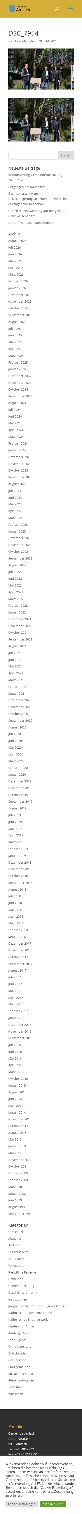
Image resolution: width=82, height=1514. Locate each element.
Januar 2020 (17, 774)
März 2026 (16, 274)
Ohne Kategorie (19, 1346)
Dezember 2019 (19, 781)
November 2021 (19, 626)
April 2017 (15, 998)
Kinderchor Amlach (22, 1326)
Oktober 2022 (18, 551)
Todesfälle (15, 1387)
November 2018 (19, 869)
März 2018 (16, 923)
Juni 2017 (15, 984)
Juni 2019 (15, 822)
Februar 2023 (18, 524)
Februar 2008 (18, 1180)
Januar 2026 (17, 288)
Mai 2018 (15, 910)
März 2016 (16, 1072)
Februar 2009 (18, 1173)
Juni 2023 (15, 497)
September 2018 (20, 883)
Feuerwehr (16, 1259)
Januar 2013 (17, 1146)
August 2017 (17, 970)
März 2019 (16, 842)
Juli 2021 (14, 653)
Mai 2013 (15, 1139)
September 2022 (20, 558)
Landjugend (17, 1340)
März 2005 (16, 1187)
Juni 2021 (15, 660)
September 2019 (20, 801)
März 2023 (16, 518)
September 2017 (20, 964)
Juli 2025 (14, 328)
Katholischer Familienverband (30, 1313)
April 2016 (15, 1065)
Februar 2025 (18, 362)
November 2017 (19, 950)
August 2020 (17, 727)
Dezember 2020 (19, 700)
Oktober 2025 (18, 308)
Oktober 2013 (18, 1126)
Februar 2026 (18, 281)
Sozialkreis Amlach (22, 1374)
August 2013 (17, 1132)
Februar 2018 (18, 930)
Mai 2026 (15, 261)
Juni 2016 (15, 1051)
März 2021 (16, 680)
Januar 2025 (17, 369)
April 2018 (15, 916)
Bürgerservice (18, 1252)
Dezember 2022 (19, 538)
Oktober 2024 (18, 389)
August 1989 (17, 1207)
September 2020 (20, 720)
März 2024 (16, 436)
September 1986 (20, 1214)
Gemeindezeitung (21, 1286)
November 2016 (19, 1031)
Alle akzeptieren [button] (53, 1504)
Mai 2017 (15, 991)
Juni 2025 (15, 335)
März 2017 (16, 1004)
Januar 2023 (17, 531)
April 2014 (15, 1105)
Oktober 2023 (18, 470)
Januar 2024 (17, 450)
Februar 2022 (18, 605)
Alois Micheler (24, 41)
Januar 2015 (17, 1085)
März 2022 (16, 599)
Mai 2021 (15, 666)
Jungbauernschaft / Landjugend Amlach (37, 1306)
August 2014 (17, 1092)
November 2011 (19, 1160)
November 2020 (19, 707)
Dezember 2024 (19, 376)
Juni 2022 (15, 578)
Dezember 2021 (19, 619)
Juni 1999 (15, 1200)
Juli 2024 (14, 409)
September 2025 (20, 315)
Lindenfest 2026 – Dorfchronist (30, 223)
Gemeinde (15, 1279)
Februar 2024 (18, 443)
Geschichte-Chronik (22, 1292)
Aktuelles (15, 1238)
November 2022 (19, 545)
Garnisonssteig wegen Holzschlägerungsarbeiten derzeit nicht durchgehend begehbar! (37, 198)
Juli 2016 (14, 1045)
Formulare (15, 1265)
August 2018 (17, 889)
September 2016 (20, 1038)
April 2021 (15, 673)
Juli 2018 (14, 896)
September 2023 (20, 477)
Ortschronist (17, 1353)
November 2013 (19, 1119)
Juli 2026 (14, 247)
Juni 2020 (15, 741)
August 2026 (17, 241)
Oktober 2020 (18, 714)
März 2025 (16, 355)
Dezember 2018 (19, 862)
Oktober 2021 (18, 632)
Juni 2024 (15, 416)
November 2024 (19, 382)
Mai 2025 (15, 342)
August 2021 (17, 646)
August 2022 (17, 565)
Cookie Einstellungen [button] (21, 1504)
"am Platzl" (16, 1232)
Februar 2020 (18, 768)
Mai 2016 (15, 1058)
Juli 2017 (14, 977)
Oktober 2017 (18, 957)
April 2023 (15, 511)
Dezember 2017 (19, 943)
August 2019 (17, 808)
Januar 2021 (17, 693)
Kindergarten (18, 1333)
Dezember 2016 (19, 1024)
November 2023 (19, 464)
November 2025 (19, 301)
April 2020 (15, 754)
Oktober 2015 (18, 1078)
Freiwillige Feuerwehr (24, 1272)
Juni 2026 (15, 254)
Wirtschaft (15, 1394)
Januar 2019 (17, 856)
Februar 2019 (18, 849)
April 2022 (15, 592)
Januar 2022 (17, 612)
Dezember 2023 (19, 457)
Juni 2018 (15, 903)
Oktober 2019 (18, 795)
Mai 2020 (15, 747)
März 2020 (16, 761)
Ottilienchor (17, 1360)
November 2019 (19, 788)
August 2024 (17, 403)
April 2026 (15, 267)
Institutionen (17, 1299)
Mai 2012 (15, 1153)
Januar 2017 (17, 1018)
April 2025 (15, 349)
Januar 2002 (17, 1193)
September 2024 (20, 396)
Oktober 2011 (18, 1166)
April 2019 (15, 835)
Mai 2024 (15, 423)
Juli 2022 (14, 572)
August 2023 (17, 484)
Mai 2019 (15, 829)
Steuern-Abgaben (21, 1380)
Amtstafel (15, 1245)
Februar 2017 (18, 1011)
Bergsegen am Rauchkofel (27, 187)
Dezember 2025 (19, 295)
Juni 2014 (15, 1099)
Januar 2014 (17, 1112)
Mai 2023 (15, 504)
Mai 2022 (15, 585)
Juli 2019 (14, 815)
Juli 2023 (14, 491)
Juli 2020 (14, 734)
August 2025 (17, 322)
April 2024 (15, 430)
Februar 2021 (18, 687)
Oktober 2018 (18, 876)
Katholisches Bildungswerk (28, 1319)
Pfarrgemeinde (19, 1367)
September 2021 (20, 639)
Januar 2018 (17, 937)
